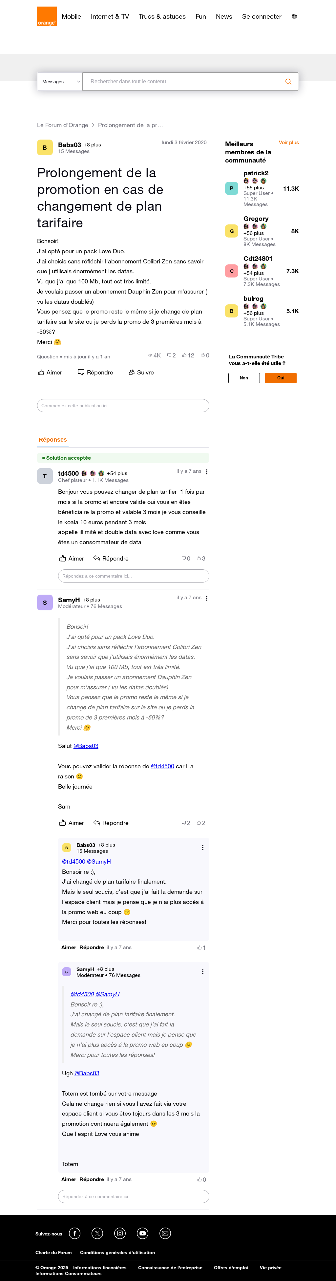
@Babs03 (86, 745)
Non (244, 377)
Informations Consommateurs (68, 1273)
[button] (68, 947)
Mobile (71, 16)
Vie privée (271, 1268)
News (224, 16)
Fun (201, 16)
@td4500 (162, 766)
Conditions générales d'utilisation (117, 1252)
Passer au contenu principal (35, 5)
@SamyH (99, 861)
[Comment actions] (206, 471)
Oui (280, 377)
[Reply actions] (202, 848)
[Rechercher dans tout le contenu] (288, 81)
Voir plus (289, 142)
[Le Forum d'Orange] (47, 16)
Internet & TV (110, 16)
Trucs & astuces (162, 16)
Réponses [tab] (53, 439)
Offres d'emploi (231, 1268)
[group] (154, 355)
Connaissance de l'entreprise (170, 1268)
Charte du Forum (53, 1252)
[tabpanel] (123, 829)
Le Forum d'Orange (62, 125)
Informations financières (100, 1268)
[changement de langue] (294, 16)
